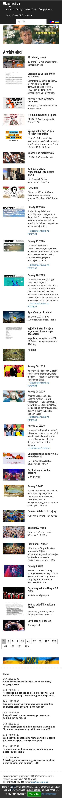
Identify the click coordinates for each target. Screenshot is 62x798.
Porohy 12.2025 (36, 207)
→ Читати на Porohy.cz (39, 448)
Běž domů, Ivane (37, 57)
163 (12, 646)
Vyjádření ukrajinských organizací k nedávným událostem (40, 331)
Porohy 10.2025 (36, 275)
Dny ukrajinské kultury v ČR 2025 (43, 589)
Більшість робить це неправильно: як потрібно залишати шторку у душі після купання (28, 705)
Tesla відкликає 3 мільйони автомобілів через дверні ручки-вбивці (28, 750)
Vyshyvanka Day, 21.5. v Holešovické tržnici (41, 132)
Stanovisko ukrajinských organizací (41, 75)
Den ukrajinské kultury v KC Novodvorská (43, 455)
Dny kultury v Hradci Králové (39, 471)
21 (22, 641)
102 (47, 641)
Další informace (48, 794)
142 (5, 646)
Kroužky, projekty (23, 9)
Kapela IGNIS (17, 15)
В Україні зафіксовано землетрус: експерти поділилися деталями (26, 717)
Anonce (28, 15)
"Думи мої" (34, 187)
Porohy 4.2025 (35, 566)
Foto (8, 15)
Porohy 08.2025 (36, 391)
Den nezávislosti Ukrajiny (42, 511)
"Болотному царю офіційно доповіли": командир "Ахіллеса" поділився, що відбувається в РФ (29, 728)
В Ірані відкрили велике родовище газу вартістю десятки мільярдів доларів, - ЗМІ (29, 761)
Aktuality (10, 9)
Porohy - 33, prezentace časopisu (41, 100)
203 (27, 646)
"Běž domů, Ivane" (38, 543)
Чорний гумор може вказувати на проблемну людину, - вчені (27, 683)
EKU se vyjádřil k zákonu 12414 (41, 606)
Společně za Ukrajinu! (40, 312)
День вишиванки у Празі (42, 114)
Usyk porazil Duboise (39, 620)
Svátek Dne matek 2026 (41, 152)
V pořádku (34, 794)
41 (28, 641)
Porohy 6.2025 (35, 486)
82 (40, 641)
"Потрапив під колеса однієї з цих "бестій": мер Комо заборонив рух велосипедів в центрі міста (28, 694)
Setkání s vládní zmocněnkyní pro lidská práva (41, 172)
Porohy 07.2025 (36, 425)
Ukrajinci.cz (11, 3)
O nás (34, 9)
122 (54, 641)
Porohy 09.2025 (36, 366)
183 (19, 646)
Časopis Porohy (46, 9)
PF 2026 (32, 350)
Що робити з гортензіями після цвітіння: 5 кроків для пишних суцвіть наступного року (29, 739)
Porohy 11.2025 (36, 241)
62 (34, 641)
